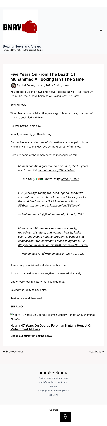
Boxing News (62, 85)
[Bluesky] (62, 372)
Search (53, 409)
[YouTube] (45, 372)
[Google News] (53, 372)
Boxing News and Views (22, 46)
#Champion (42, 245)
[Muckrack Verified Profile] (49, 372)
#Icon (74, 201)
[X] (66, 372)
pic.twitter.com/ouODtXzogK (60, 205)
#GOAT (82, 241)
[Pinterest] (57, 372)
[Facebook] (41, 372)
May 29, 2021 (75, 253)
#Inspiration (26, 245)
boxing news (44, 335)
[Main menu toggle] (101, 30)
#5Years (23, 205)
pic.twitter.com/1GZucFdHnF (56, 170)
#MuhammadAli (41, 201)
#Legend (35, 205)
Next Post (96, 351)
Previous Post (13, 351)
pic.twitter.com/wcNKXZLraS (69, 245)
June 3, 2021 (70, 179)
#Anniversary (61, 201)
